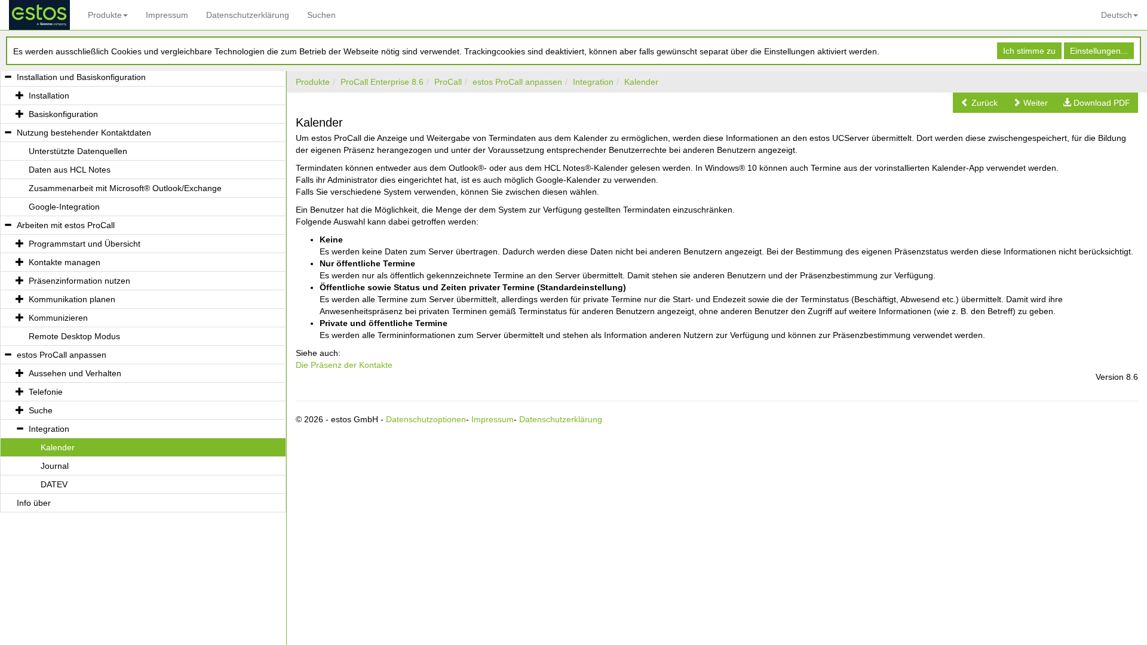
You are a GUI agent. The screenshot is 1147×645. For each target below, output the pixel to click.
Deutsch (1116, 15)
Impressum (167, 15)
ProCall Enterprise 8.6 (382, 82)
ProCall (448, 82)
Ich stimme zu (1029, 51)
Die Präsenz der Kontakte (344, 365)
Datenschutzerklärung (247, 15)
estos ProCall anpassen (517, 82)
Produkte (105, 15)
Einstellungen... (1099, 51)
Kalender (641, 82)
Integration (593, 82)
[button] (979, 103)
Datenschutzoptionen (426, 419)
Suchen (321, 15)
